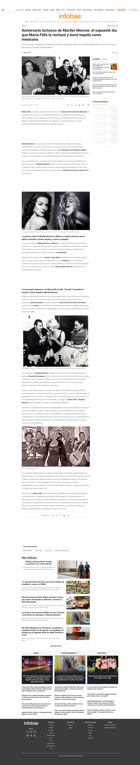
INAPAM (35, 21)
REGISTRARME (121, 9)
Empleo (70, 727)
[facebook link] (27, 732)
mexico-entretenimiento (62, 550)
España (52, 10)
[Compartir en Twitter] (75, 104)
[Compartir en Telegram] (83, 104)
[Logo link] (70, 16)
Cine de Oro (48, 550)
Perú (63, 10)
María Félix (38, 550)
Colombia (46, 10)
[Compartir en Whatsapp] (68, 104)
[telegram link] (31, 735)
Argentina (28, 10)
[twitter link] (31, 732)
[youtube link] (27, 735)
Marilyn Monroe (27, 550)
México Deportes (99, 10)
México (58, 10)
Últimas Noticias (87, 10)
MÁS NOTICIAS (55, 646)
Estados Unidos (36, 10)
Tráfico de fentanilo (27, 21)
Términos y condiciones (110, 725)
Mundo (79, 10)
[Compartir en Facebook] (71, 104)
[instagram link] (35, 732)
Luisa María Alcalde (59, 21)
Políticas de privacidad (110, 727)
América (51, 725)
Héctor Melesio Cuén (43, 21)
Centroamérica (71, 10)
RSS (51, 748)
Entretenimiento (110, 10)
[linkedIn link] (35, 735)
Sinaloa (51, 21)
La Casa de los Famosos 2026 (82, 21)
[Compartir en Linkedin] (79, 104)
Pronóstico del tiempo (103, 21)
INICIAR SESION (133, 9)
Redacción (70, 725)
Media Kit (90, 738)
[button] (3, 10)
